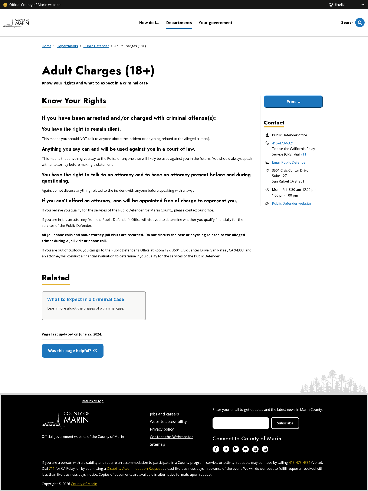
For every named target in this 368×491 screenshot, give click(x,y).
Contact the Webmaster (171, 436)
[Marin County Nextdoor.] (265, 449)
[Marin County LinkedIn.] (236, 449)
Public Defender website (291, 203)
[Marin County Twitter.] (226, 449)
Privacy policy (162, 429)
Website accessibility (168, 421)
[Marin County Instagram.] (255, 449)
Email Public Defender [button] (289, 162)
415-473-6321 (283, 143)
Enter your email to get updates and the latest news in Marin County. (268, 409)
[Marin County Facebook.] (216, 449)
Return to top (93, 401)
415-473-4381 (299, 462)
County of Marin (84, 483)
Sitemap (157, 444)
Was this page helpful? (70, 350)
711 (303, 154)
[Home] (16, 23)
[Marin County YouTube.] (245, 449)
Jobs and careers (164, 414)
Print (291, 101)
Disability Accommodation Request (134, 468)
